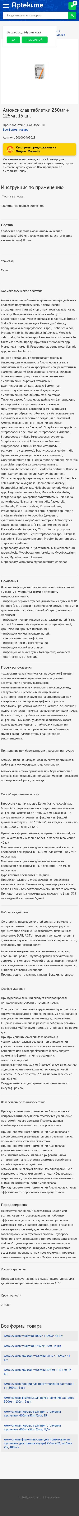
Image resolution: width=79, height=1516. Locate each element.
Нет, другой (32, 32)
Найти (72, 15)
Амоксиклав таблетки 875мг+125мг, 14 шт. (33, 1346)
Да (10, 32)
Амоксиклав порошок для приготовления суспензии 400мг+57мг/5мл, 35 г (32, 1413)
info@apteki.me (51, 1497)
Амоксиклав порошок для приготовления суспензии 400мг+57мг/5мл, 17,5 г (32, 1427)
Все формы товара (15, 129)
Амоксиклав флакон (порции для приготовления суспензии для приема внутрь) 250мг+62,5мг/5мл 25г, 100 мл (38, 1443)
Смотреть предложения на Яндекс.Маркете (36, 149)
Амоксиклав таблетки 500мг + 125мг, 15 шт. (33, 1336)
